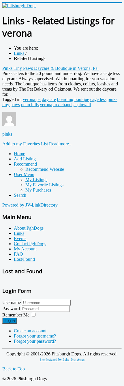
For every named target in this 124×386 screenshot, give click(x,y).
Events (20, 238)
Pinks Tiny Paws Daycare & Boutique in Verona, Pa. (50, 68)
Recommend (25, 164)
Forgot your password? (35, 341)
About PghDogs (29, 228)
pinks (7, 134)
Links (19, 233)
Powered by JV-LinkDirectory (30, 205)
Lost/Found (24, 259)
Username (11, 302)
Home (19, 153)
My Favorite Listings (44, 184)
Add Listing (25, 158)
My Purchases (38, 190)
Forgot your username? (35, 335)
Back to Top (13, 368)
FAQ (18, 254)
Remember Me (15, 314)
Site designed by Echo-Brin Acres (62, 359)
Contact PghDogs (30, 243)
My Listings (36, 179)
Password (11, 308)
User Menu (24, 174)
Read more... (60, 143)
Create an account (30, 330)
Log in (10, 320)
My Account (25, 248)
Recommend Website (44, 169)
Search (20, 195)
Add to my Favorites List (25, 143)
